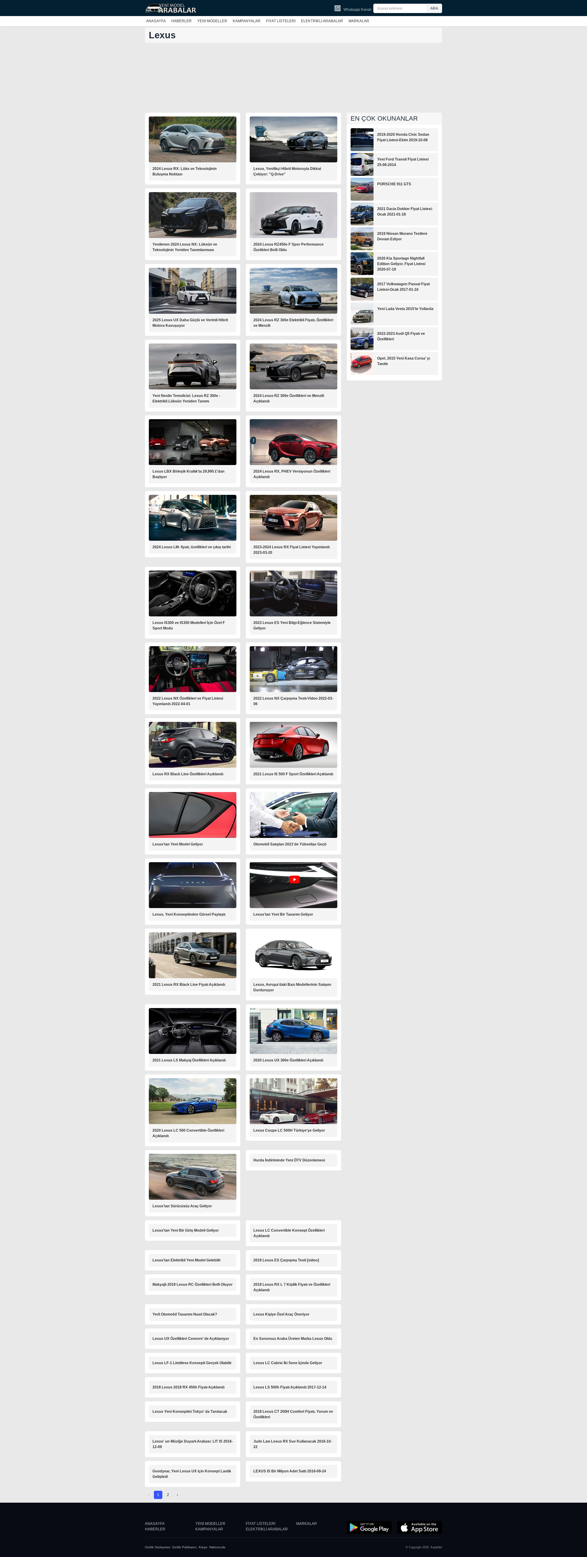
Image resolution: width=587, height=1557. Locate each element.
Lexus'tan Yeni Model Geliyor (177, 844)
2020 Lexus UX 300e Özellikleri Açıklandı (288, 1060)
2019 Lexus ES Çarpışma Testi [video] (286, 1260)
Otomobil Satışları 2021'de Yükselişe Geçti (289, 844)
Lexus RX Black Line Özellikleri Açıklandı (187, 774)
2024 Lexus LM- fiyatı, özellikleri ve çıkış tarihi (191, 547)
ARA (434, 8)
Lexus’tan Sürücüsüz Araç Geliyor (182, 1206)
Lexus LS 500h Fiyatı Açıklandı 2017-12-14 (289, 1387)
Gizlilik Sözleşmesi (157, 1547)
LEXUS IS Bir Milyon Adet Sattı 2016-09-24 (289, 1471)
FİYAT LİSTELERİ (281, 21)
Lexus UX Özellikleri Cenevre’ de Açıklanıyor (190, 1339)
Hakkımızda (217, 1547)
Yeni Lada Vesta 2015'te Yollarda (405, 309)
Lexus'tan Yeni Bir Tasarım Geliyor (283, 914)
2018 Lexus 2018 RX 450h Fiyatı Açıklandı (188, 1387)
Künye (203, 1547)
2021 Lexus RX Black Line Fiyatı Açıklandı (188, 984)
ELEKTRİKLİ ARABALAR (322, 21)
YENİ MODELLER (212, 21)
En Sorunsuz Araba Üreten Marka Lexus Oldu (292, 1339)
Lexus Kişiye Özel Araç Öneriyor (281, 1314)
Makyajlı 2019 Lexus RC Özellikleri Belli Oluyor (192, 1284)
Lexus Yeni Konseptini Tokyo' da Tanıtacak (189, 1411)
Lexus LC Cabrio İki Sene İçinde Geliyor (287, 1363)
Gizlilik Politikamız (184, 1547)
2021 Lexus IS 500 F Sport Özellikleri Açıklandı (293, 774)
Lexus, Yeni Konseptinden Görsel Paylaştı (188, 914)
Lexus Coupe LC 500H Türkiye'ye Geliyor (289, 1130)
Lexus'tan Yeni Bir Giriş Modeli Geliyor (185, 1230)
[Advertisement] (293, 78)
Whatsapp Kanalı (357, 9)
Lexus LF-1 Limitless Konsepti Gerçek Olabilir (192, 1363)
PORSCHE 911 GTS (394, 184)
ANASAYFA (156, 21)
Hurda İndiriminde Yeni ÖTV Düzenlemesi (289, 1160)
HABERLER (181, 21)
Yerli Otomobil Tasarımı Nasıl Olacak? (184, 1314)
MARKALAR (359, 21)
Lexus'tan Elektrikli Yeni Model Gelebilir (186, 1260)
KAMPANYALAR (246, 21)
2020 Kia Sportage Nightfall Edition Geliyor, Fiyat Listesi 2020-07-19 (401, 263)
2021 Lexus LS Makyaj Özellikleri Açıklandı (189, 1060)
